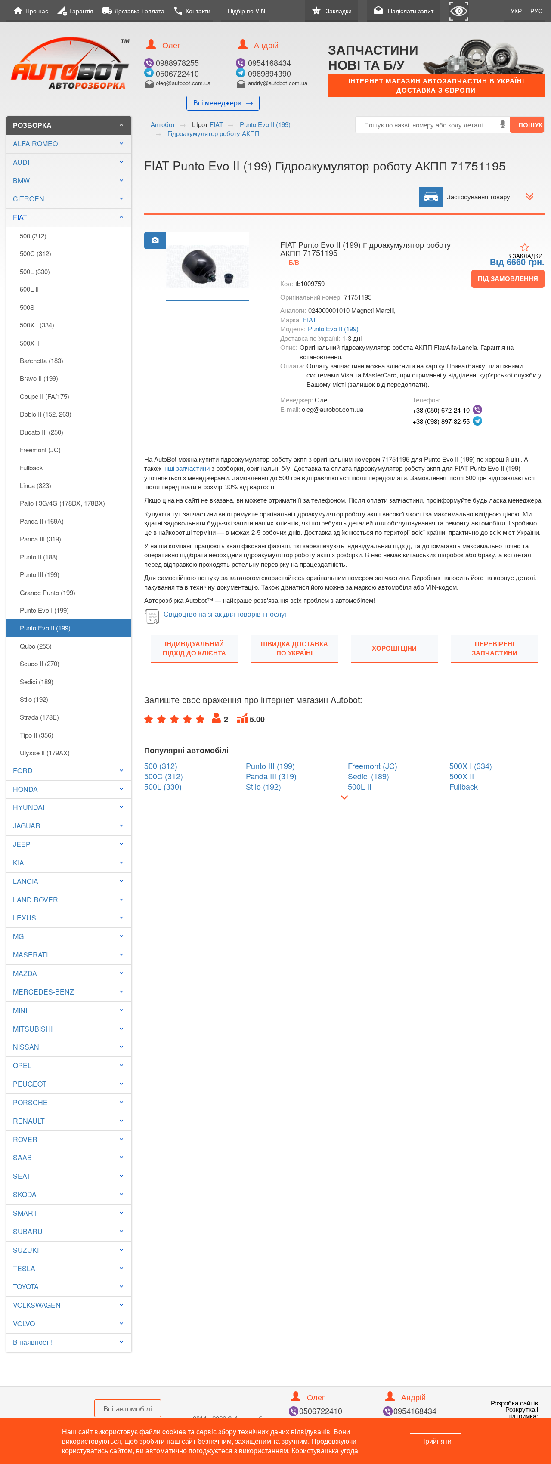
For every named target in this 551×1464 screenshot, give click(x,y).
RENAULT (29, 1121)
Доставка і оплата (133, 11)
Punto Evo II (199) (45, 627)
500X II (30, 342)
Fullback (31, 467)
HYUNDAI (28, 807)
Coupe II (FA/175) (44, 396)
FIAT (69, 217)
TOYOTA (26, 1286)
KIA (18, 863)
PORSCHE (30, 1102)
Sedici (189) (36, 681)
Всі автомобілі (127, 1408)
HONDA (25, 789)
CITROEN (28, 199)
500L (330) (35, 271)
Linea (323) (35, 485)
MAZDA (25, 973)
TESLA (24, 1268)
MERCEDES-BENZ (43, 992)
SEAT (22, 1176)
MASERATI (30, 955)
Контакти (191, 11)
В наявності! (33, 1342)
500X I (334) (37, 324)
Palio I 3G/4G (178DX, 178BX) (62, 502)
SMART (25, 1213)
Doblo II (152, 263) (45, 413)
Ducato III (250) (41, 431)
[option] (207, 266)
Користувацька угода (324, 1450)
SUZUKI (26, 1250)
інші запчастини (186, 468)
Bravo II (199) (39, 378)
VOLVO (24, 1323)
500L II (29, 288)
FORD (23, 770)
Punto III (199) (39, 574)
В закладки (524, 256)
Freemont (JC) (40, 449)
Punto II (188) (39, 556)
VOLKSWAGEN (37, 1305)
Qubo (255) (36, 645)
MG (18, 936)
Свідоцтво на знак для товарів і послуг (225, 614)
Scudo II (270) (39, 663)
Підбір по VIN (246, 10)
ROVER (25, 1139)
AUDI (21, 162)
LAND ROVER (35, 900)
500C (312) (35, 253)
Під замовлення (508, 278)
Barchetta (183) (41, 360)
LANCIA (25, 881)
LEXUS (24, 918)
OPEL (22, 1065)
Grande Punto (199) (47, 592)
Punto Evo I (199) (44, 610)
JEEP (22, 844)
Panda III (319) (40, 538)
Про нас (30, 11)
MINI (20, 1010)
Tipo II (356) (36, 734)
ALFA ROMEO (35, 143)
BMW (21, 180)
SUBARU (28, 1231)
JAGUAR (26, 826)
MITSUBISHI (33, 1029)
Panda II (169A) (42, 520)
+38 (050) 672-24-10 (441, 409)
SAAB (22, 1157)
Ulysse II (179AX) (45, 752)
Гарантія (75, 11)
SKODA (25, 1194)
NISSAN (26, 1047)
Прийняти (436, 1441)
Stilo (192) (34, 699)
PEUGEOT (29, 1084)
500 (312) (33, 235)
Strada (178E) (39, 716)
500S (27, 307)
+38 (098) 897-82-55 (441, 421)
